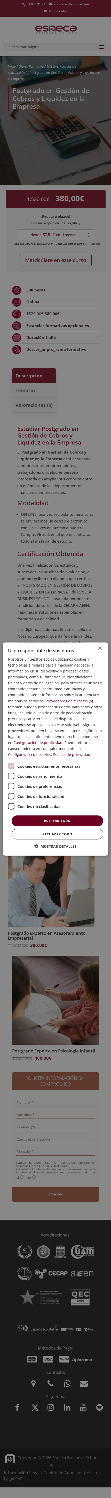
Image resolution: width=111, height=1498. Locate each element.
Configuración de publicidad (37, 742)
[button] (55, 846)
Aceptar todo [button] (57, 820)
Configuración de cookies (29, 754)
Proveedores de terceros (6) (69, 700)
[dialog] (55, 749)
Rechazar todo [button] (57, 834)
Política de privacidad (71, 754)
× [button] (100, 648)
